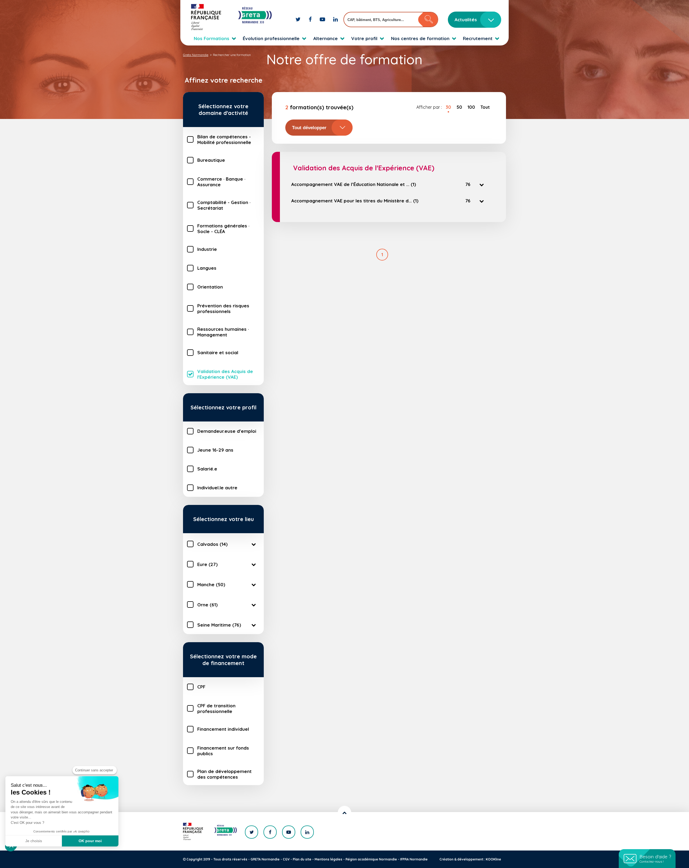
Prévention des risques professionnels (223, 308)
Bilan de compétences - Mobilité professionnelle (224, 139)
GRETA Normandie (265, 859)
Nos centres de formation (420, 38)
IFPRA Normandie (414, 859)
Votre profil (364, 38)
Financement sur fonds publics (223, 750)
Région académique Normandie (371, 859)
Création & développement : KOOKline (470, 859)
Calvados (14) (212, 544)
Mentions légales (328, 859)
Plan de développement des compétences (224, 774)
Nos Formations (211, 38)
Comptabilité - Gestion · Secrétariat (224, 205)
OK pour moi (90, 841)
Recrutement (478, 38)
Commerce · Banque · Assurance (221, 181)
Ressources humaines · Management (223, 332)
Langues (206, 268)
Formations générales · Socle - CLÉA (223, 228)
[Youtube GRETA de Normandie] (323, 19)
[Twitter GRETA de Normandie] (299, 19)
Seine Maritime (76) (219, 625)
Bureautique (211, 160)
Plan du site (302, 859)
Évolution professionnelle (271, 38)
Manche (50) (211, 584)
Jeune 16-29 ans (215, 450)
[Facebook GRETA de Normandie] (311, 19)
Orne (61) (207, 604)
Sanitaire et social (217, 352)
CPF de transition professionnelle (216, 708)
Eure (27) (207, 564)
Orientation (210, 287)
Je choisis (33, 841)
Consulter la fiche (335, 217)
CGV (286, 859)
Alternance (325, 38)
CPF (201, 687)
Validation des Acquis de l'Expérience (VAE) (225, 374)
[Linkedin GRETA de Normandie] (335, 19)
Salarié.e (207, 469)
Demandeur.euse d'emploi (226, 431)
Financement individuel (223, 729)
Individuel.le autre (217, 487)
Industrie (207, 249)
